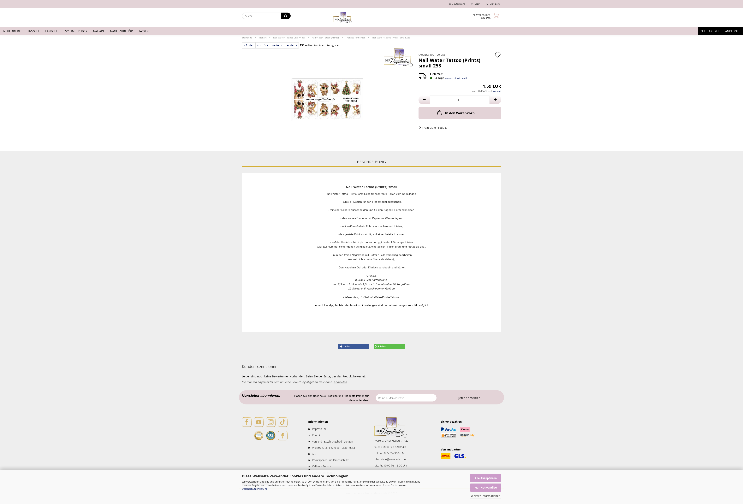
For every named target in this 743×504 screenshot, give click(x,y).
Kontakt (316, 435)
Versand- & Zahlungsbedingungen (332, 441)
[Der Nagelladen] (342, 17)
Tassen (144, 31)
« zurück (262, 45)
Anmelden (340, 382)
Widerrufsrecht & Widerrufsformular (333, 448)
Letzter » (291, 45)
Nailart (98, 31)
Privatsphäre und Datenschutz (330, 460)
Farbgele (52, 31)
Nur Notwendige (486, 487)
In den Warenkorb (460, 113)
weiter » (277, 45)
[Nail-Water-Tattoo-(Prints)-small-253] (327, 96)
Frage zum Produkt (434, 127)
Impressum (319, 429)
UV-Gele (33, 31)
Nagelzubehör (121, 31)
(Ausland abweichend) (456, 78)
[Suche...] (286, 16)
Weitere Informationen (485, 496)
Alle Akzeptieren (486, 478)
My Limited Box (76, 31)
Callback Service (321, 466)
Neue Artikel (12, 31)
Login (476, 3)
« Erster (249, 45)
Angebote (732, 31)
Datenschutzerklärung (254, 488)
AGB (314, 454)
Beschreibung (371, 161)
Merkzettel (494, 3)
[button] (424, 99)
